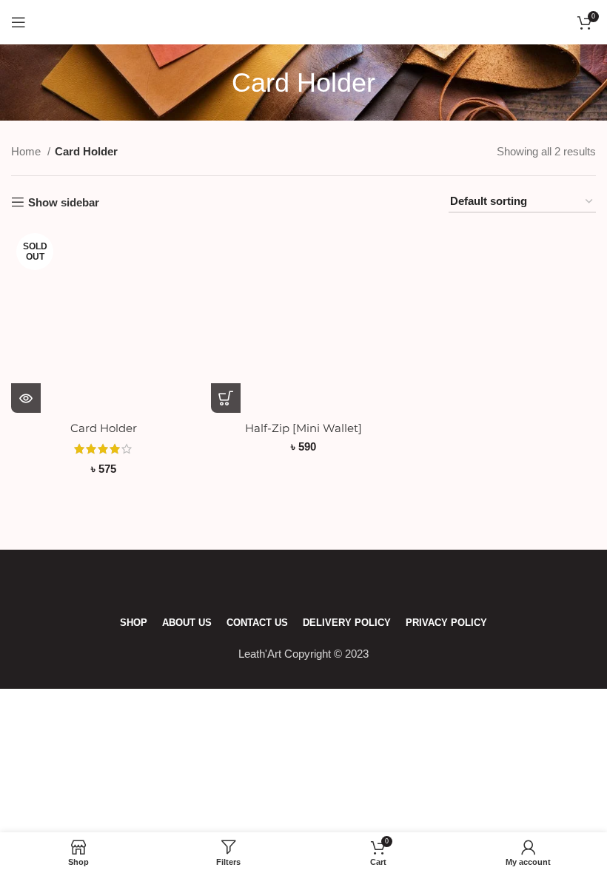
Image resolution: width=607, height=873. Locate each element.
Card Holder (103, 428)
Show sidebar (63, 202)
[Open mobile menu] (18, 22)
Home (27, 151)
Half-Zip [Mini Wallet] (303, 428)
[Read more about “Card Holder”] (26, 398)
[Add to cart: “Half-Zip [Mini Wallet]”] (226, 398)
